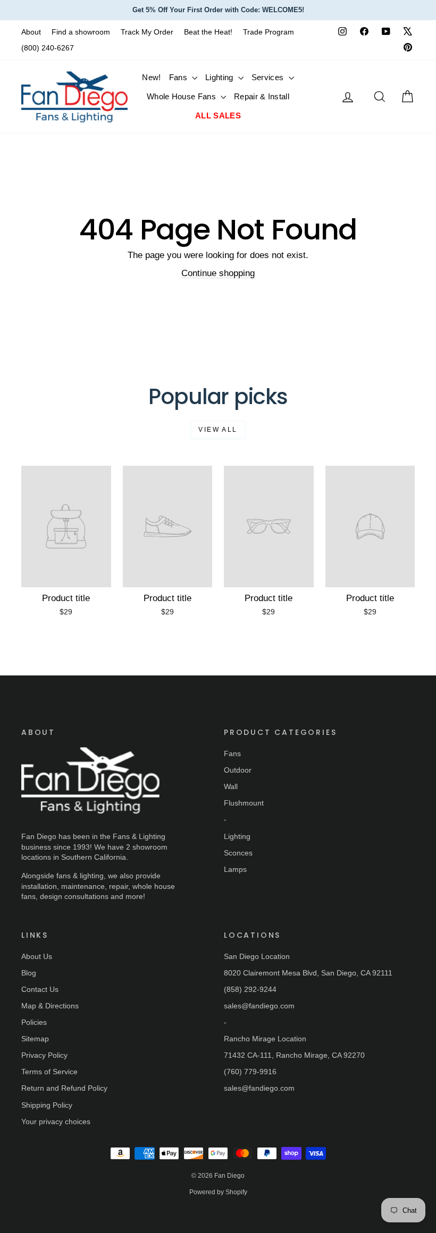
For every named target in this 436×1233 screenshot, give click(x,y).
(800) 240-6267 (47, 48)
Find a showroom (81, 32)
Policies (34, 1022)
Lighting (220, 77)
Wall (231, 786)
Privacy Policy (44, 1055)
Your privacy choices (55, 1121)
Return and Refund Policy (64, 1088)
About (31, 32)
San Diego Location (257, 956)
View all (217, 429)
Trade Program (268, 32)
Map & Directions (50, 1005)
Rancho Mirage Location (265, 1038)
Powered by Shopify (218, 1192)
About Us (36, 956)
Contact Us (39, 989)
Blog (28, 973)
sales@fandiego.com (259, 1005)
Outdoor (237, 770)
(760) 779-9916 (250, 1071)
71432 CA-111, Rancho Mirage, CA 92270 (294, 1055)
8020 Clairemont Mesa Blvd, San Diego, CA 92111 (308, 973)
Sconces (238, 853)
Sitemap (35, 1038)
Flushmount (244, 803)
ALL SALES (218, 115)
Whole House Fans (182, 96)
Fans (179, 77)
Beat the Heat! (208, 32)
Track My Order (147, 32)
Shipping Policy (46, 1105)
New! (151, 77)
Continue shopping (218, 273)
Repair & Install (261, 96)
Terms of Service (49, 1071)
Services (268, 77)
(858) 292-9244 (250, 989)
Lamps (235, 869)
